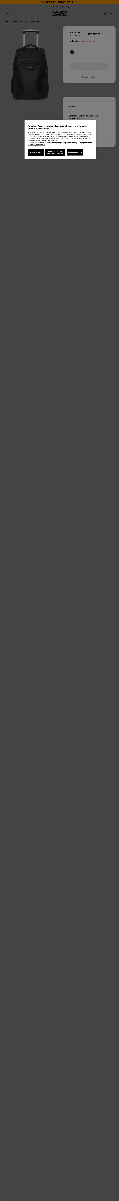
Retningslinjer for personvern (63, 143)
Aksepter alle (35, 152)
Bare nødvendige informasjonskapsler (55, 152)
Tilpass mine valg (75, 152)
